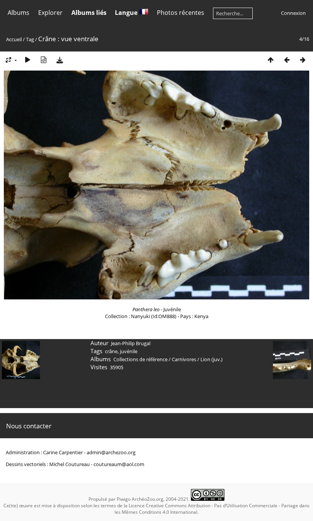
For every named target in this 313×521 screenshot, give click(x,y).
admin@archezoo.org (111, 452)
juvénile (128, 351)
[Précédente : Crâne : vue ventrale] (287, 59)
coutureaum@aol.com (119, 464)
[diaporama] (27, 59)
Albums (18, 12)
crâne (111, 351)
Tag (30, 39)
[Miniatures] (271, 59)
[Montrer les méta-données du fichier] (43, 59)
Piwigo (124, 499)
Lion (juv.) (211, 359)
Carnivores (184, 359)
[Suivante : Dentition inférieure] (303, 59)
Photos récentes (180, 12)
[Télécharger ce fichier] (60, 59)
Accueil (14, 39)
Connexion (293, 13)
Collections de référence (140, 359)
